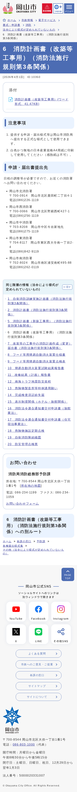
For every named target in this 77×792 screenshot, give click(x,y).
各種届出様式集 (13, 546)
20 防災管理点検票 (23, 444)
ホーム (11, 20)
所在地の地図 (31, 485)
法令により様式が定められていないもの (29, 29)
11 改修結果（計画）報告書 (29, 374)
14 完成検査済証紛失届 (26, 395)
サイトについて (37, 696)
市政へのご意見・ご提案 (37, 664)
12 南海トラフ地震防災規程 (29, 381)
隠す (68, 287)
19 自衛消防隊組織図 (24, 437)
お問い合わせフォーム (22, 503)
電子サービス (47, 20)
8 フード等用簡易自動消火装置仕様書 (37, 354)
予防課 (41, 541)
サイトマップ (37, 685)
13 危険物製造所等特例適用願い (33, 388)
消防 (28, 25)
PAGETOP (67, 577)
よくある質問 (37, 653)
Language (58, 11)
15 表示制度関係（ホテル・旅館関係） (37, 401)
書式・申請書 (11, 25)
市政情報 (27, 20)
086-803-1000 (24, 744)
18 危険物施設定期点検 (26, 430)
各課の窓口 (24, 541)
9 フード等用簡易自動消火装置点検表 (37, 361)
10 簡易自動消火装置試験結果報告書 (36, 368)
